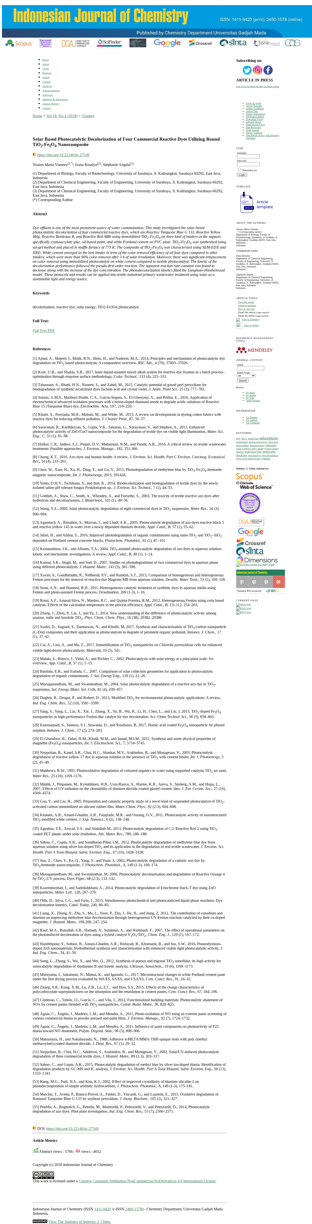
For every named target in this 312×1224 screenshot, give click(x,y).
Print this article (246, 302)
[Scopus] (250, 480)
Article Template (254, 106)
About (45, 64)
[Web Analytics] (40, 1222)
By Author (251, 395)
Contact (46, 108)
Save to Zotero (251, 325)
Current (46, 81)
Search (45, 77)
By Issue (250, 392)
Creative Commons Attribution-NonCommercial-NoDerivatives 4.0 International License (147, 1181)
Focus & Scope (253, 103)
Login (45, 68)
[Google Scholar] (250, 535)
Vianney (88, 116)
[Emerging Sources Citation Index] (250, 516)
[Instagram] (258, 74)
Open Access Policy (255, 124)
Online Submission (255, 114)
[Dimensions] (257, 562)
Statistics (47, 95)
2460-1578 (133, 1209)
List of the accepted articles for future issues (257, 86)
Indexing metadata (247, 305)
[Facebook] (268, 74)
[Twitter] (247, 74)
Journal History (50, 103)
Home (45, 59)
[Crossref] (251, 546)
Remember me (250, 170)
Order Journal (252, 130)
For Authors (252, 420)
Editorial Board (253, 122)
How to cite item (246, 309)
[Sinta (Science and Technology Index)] (250, 555)
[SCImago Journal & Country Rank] (255, 564)
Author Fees (252, 111)
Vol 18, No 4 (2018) (62, 116)
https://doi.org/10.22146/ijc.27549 (63, 155)
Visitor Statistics (254, 132)
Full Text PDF (44, 331)
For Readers (252, 417)
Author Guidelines (255, 108)
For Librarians (253, 422)
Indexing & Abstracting (55, 99)
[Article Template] (254, 213)
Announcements (51, 90)
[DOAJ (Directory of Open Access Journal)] (250, 526)
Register (46, 73)
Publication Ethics (255, 116)
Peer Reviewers (253, 127)
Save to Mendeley (251, 319)
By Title (250, 398)
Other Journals (253, 400)
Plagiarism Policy (254, 119)
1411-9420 (102, 1209)
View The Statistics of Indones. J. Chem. (79, 1222)
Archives (47, 86)
